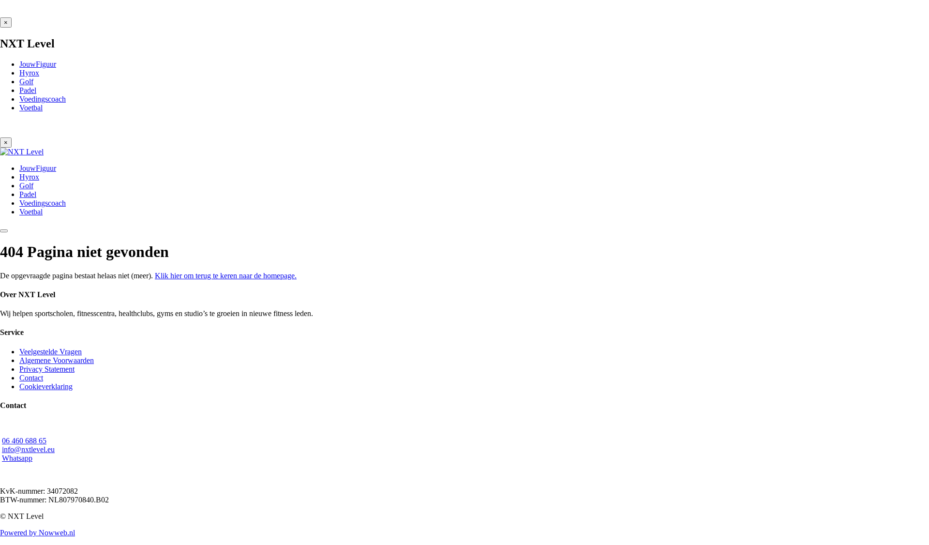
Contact (31, 378)
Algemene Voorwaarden (56, 360)
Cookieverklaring (46, 386)
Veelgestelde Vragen (50, 352)
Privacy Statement (47, 369)
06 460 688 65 (24, 441)
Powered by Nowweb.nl (37, 533)
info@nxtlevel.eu (28, 449)
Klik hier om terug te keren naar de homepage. (226, 276)
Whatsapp (17, 458)
